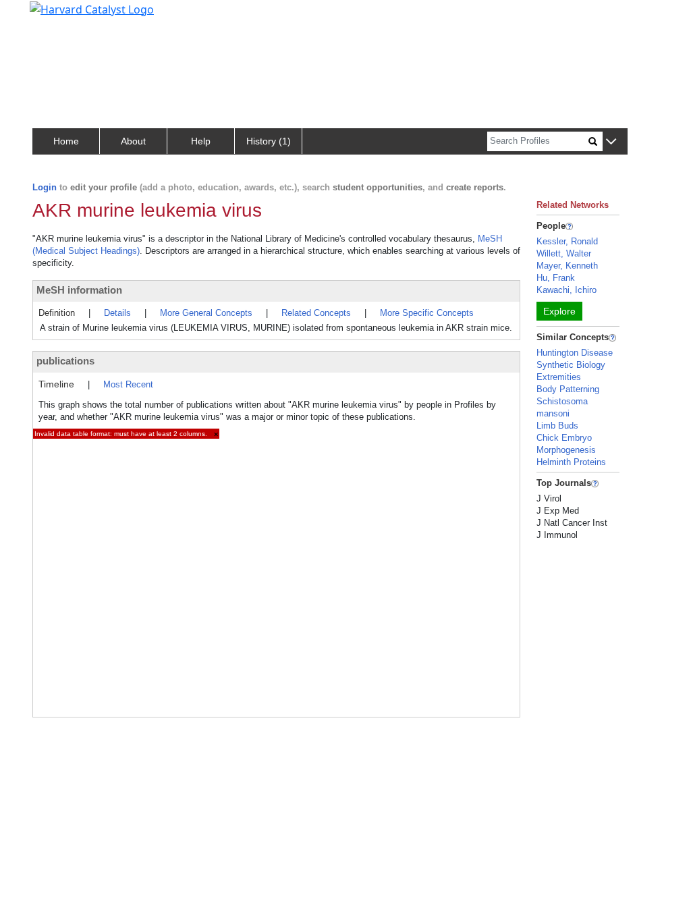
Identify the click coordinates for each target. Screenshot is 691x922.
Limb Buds (557, 426)
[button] (611, 142)
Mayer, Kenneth (567, 266)
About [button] (133, 141)
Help (201, 141)
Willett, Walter (563, 253)
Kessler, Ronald (567, 241)
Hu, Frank (555, 278)
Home (66, 141)
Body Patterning (567, 389)
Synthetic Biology (570, 365)
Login (44, 187)
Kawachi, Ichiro (566, 290)
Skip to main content (56, 16)
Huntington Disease (574, 353)
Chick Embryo (564, 438)
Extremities (558, 377)
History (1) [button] (268, 141)
